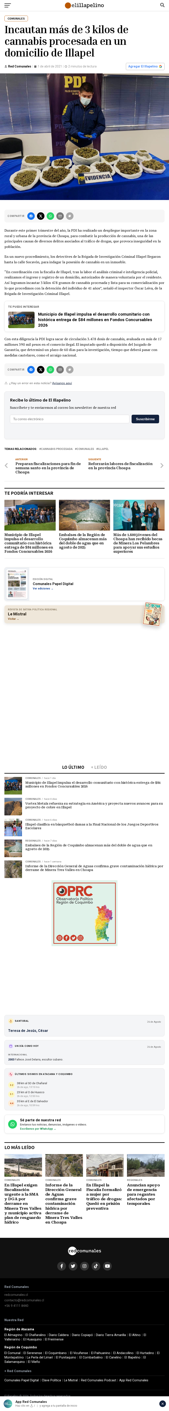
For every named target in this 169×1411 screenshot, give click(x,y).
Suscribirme (145, 419)
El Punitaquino (66, 1357)
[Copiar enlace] (69, 216)
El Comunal (12, 1353)
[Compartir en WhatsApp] (50, 216)
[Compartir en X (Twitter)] (40, 216)
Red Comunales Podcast (98, 1380)
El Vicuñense (79, 1353)
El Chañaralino (36, 1335)
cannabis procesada (57, 449)
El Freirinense (54, 1339)
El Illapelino (132, 1357)
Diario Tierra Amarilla (111, 1335)
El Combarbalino (91, 1357)
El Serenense (33, 1353)
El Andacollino (123, 1353)
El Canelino (113, 1357)
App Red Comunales (133, 1380)
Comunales (85, 449)
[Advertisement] (84, 658)
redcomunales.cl (16, 1295)
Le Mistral (71, 1380)
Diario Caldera (59, 1335)
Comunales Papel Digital (21, 1380)
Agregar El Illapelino (143, 66)
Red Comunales (19, 66)
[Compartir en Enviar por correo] (60, 216)
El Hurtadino (145, 1353)
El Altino (135, 1335)
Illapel (103, 449)
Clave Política (51, 1380)
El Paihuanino (100, 1353)
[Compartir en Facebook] (31, 216)
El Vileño (34, 1362)
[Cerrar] (162, 1403)
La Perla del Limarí (40, 1357)
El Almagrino (13, 1335)
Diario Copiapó (82, 1335)
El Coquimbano (56, 1353)
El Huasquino (32, 1339)
